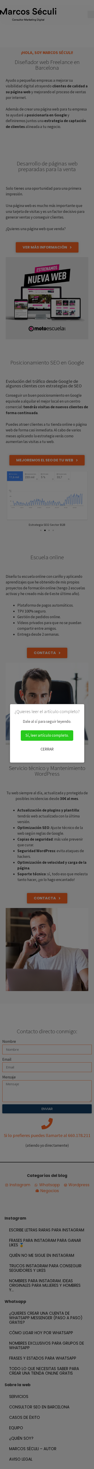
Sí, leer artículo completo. (47, 735)
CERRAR (47, 749)
